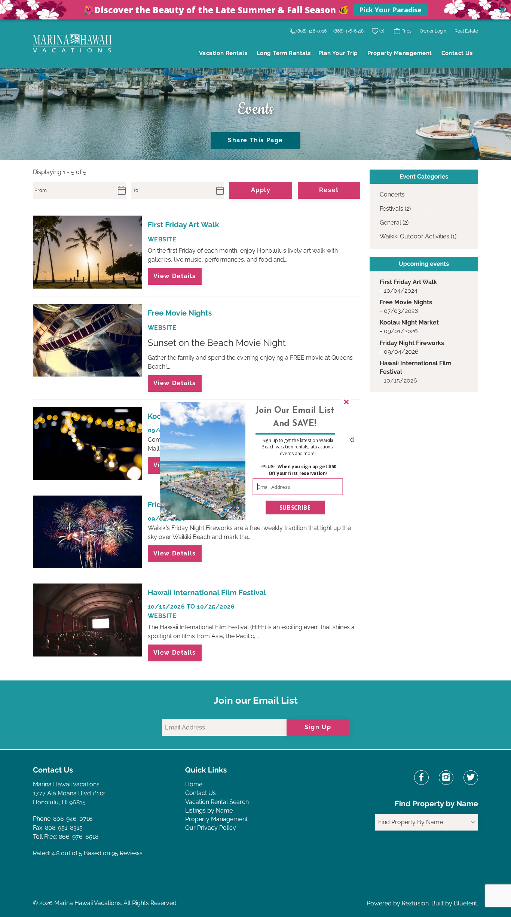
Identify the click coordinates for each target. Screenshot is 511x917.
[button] (295, 417)
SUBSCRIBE (295, 507)
